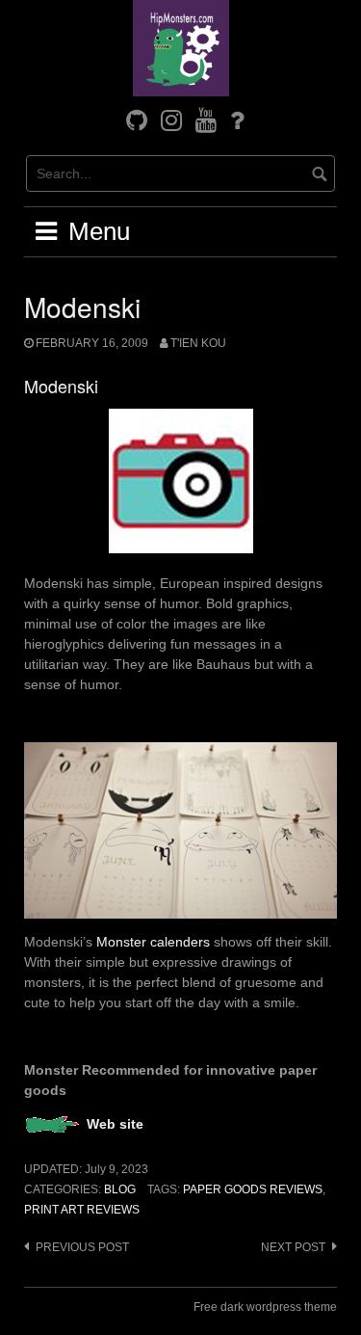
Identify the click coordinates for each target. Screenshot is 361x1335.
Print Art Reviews (82, 1209)
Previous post (82, 1247)
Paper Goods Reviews (252, 1189)
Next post (293, 1247)
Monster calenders (153, 941)
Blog (120, 1189)
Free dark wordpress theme (265, 1307)
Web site (115, 1124)
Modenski (61, 385)
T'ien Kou (198, 343)
